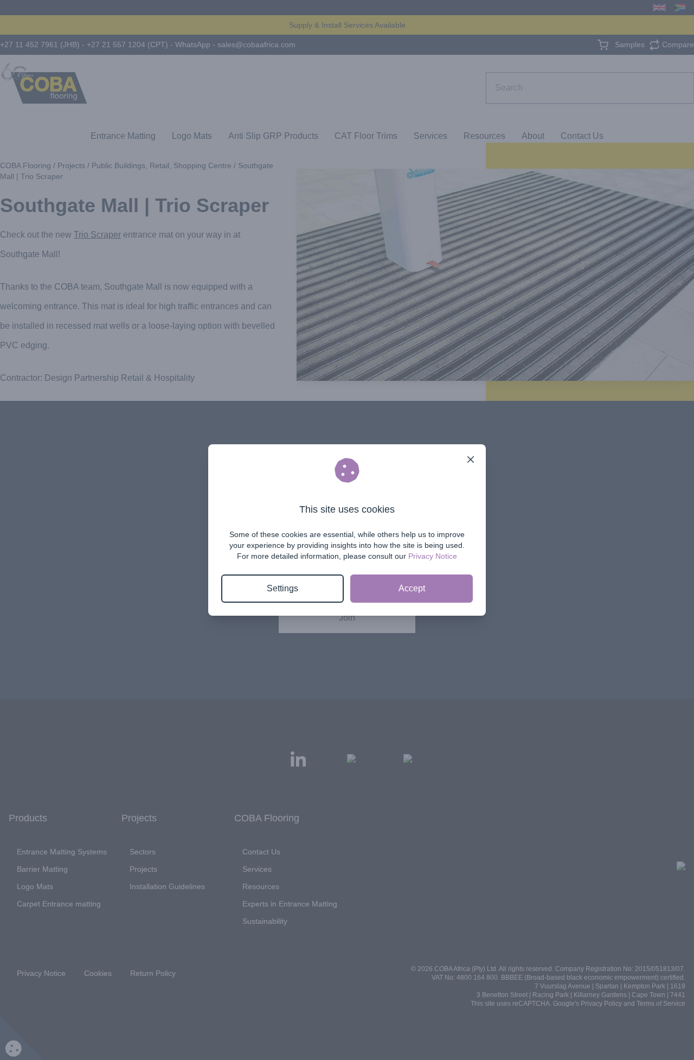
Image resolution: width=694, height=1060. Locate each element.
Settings (282, 588)
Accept (412, 588)
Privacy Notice (432, 556)
